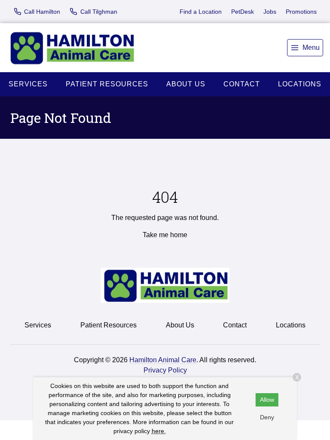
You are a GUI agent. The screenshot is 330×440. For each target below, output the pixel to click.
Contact (241, 84)
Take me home (165, 234)
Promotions (301, 11)
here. (159, 431)
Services (28, 84)
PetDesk (242, 11)
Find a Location (201, 11)
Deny (267, 417)
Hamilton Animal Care (162, 360)
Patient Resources (107, 84)
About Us (185, 84)
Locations (299, 84)
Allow (267, 399)
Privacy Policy (165, 370)
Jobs (269, 11)
